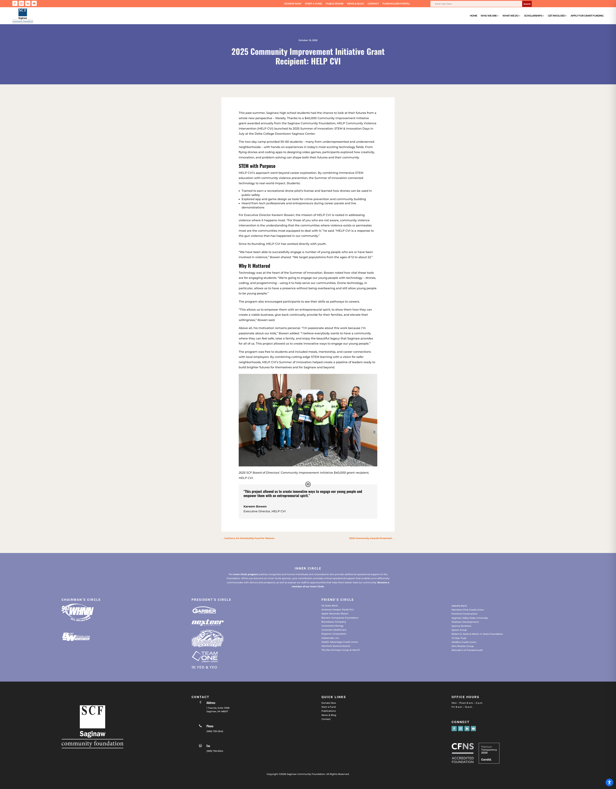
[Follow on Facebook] (14, 3)
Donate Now (292, 4)
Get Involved (556, 15)
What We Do (510, 15)
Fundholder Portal (396, 4)
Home (473, 15)
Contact (373, 4)
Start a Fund (313, 4)
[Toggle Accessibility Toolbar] (609, 782)
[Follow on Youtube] (34, 3)
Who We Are (489, 15)
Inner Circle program (245, 574)
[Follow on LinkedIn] (27, 3)
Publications (334, 4)
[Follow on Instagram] (21, 3)
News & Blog (355, 4)
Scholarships (533, 15)
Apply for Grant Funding (587, 15)
